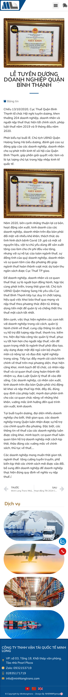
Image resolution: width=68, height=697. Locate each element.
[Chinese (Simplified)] (34, 688)
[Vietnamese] (27, 688)
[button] (55, 5)
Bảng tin (12, 101)
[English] (40, 688)
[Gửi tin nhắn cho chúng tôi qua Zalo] (62, 544)
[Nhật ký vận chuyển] (65, 5)
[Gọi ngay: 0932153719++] (62, 551)
